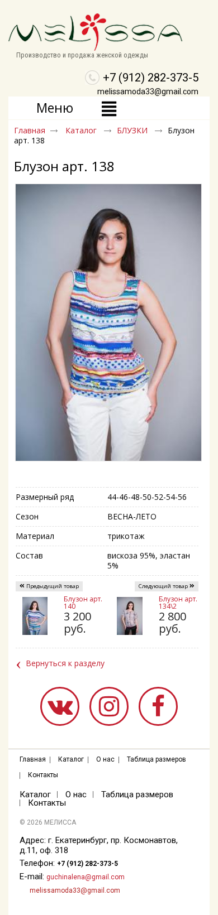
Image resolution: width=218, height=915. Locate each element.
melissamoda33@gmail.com (147, 91)
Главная (29, 130)
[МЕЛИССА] (109, 32)
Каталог (82, 130)
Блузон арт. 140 (83, 602)
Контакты (43, 775)
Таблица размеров (156, 759)
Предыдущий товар (52, 586)
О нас (105, 759)
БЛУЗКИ (133, 130)
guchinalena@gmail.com (85, 877)
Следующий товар (163, 586)
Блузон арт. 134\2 (178, 602)
